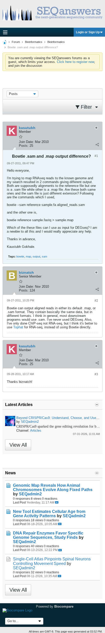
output (36, 256)
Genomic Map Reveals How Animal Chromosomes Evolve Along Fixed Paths (53, 487)
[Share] (97, 144)
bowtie (20, 256)
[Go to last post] (56, 502)
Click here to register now (75, 62)
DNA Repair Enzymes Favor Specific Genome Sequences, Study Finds (48, 535)
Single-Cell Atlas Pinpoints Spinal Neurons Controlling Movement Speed (52, 561)
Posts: (24, 146)
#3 (96, 374)
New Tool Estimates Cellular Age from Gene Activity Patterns (49, 513)
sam (44, 256)
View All (18, 445)
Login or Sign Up (88, 32)
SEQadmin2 (30, 422)
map (28, 256)
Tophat (18, 327)
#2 (96, 300)
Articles (35, 430)
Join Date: (26, 142)
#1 (96, 156)
